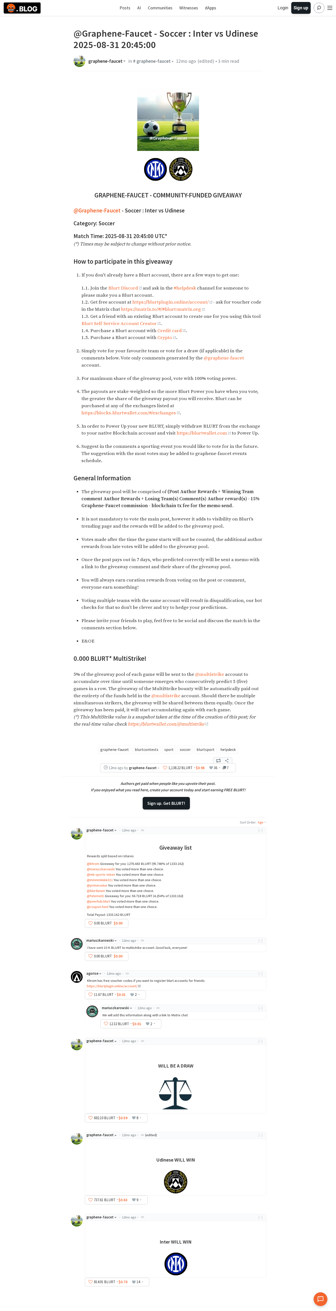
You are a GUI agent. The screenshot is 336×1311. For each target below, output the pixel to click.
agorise (92, 973)
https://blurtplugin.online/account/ (170, 302)
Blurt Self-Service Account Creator (119, 323)
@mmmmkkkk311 (100, 880)
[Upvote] (165, 768)
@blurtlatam (96, 891)
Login (283, 7)
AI (139, 8)
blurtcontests (146, 749)
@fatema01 (95, 896)
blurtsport (205, 749)
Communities (160, 8)
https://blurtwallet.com (202, 433)
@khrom (93, 863)
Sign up (300, 7)
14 (138, 1282)
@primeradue (97, 885)
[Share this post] (227, 760)
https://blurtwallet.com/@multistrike (166, 724)
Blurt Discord (123, 288)
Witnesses (188, 8)
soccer (185, 749)
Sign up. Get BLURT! (166, 803)
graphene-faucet (105, 61)
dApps (210, 8)
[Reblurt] (218, 760)
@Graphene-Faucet (97, 210)
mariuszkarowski (100, 940)
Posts (125, 8)
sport (169, 749)
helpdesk (228, 749)
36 (215, 768)
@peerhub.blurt (98, 901)
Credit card (169, 331)
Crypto (164, 337)
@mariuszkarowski (101, 869)
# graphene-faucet (152, 61)
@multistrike (209, 674)
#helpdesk (185, 288)
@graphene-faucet (224, 358)
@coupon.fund (97, 907)
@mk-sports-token (101, 874)
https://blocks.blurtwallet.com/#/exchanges (128, 413)
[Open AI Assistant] (320, 1299)
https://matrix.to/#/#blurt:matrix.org (161, 309)
